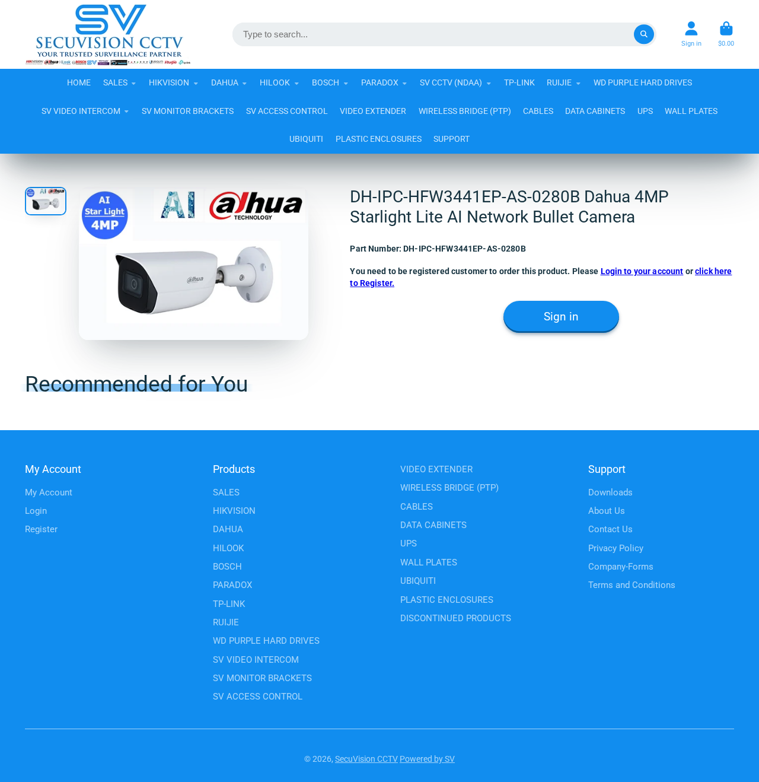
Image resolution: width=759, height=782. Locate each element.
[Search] (644, 34)
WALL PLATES (691, 111)
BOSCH (325, 82)
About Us (606, 511)
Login (36, 511)
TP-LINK (519, 82)
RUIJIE (559, 82)
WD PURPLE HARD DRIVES (643, 82)
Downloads (610, 492)
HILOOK (275, 82)
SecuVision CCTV (366, 759)
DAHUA (224, 82)
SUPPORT (451, 139)
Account (691, 34)
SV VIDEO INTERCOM (81, 111)
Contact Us (610, 529)
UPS (645, 111)
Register (41, 529)
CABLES (538, 111)
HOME (79, 82)
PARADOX (379, 82)
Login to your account (642, 271)
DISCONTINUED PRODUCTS (455, 618)
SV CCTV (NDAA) (451, 82)
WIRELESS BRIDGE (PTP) (465, 111)
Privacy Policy (615, 548)
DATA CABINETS (595, 111)
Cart (726, 34)
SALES (115, 82)
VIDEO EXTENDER (373, 111)
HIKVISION (169, 82)
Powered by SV (427, 759)
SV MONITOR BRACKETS (188, 111)
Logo (108, 34)
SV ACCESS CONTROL (287, 111)
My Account (48, 492)
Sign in (561, 316)
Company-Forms (620, 566)
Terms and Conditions (631, 585)
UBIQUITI (306, 139)
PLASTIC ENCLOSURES (379, 139)
